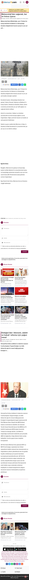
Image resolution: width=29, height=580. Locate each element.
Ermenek (14, 558)
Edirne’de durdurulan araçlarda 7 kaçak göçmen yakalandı (20, 533)
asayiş (25, 556)
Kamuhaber (10, 556)
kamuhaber (16, 218)
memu (24, 218)
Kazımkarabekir (4, 559)
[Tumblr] (14, 564)
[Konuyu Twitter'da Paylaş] (22, 85)
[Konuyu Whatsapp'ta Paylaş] (25, 85)
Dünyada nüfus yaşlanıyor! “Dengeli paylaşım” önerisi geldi (21, 316)
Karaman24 (21, 553)
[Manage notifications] (25, 577)
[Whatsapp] (12, 564)
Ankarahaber (4, 554)
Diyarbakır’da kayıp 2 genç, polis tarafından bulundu (6, 533)
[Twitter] (9, 564)
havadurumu (10, 218)
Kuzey (21, 218)
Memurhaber (5, 556)
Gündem (7, 18)
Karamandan (24, 551)
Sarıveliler (10, 559)
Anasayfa (3, 18)
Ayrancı (25, 558)
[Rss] (22, 564)
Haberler (3, 553)
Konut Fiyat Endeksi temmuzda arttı (20, 278)
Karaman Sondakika (10, 553)
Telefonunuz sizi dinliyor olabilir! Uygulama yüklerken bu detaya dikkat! (17, 10)
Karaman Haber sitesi (7, 551)
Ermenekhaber (20, 558)
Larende (17, 553)
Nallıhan (16, 554)
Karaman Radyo (13, 561)
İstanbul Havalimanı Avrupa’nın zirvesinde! (7, 297)
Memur (26, 554)
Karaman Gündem (17, 551)
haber (7, 218)
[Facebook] (7, 564)
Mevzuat (8, 400)
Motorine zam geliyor (20, 296)
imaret (22, 556)
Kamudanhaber (17, 556)
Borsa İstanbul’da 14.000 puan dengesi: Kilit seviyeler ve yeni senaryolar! (7, 317)
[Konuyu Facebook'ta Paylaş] (19, 85)
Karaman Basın (20, 559)
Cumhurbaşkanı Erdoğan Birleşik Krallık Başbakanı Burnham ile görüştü (7, 280)
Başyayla (15, 559)
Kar (19, 218)
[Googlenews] (20, 564)
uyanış (3, 558)
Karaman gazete (21, 561)
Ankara (26, 553)
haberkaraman (8, 558)
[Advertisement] (14, 45)
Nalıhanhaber (21, 554)
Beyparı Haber (10, 554)
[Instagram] (17, 564)
